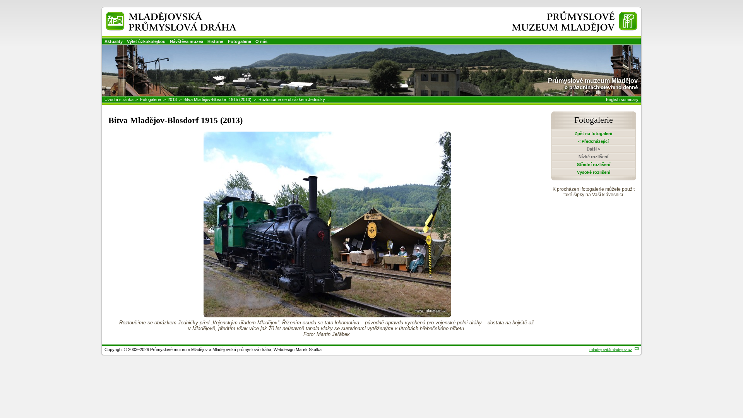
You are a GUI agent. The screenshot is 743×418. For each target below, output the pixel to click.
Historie (215, 41)
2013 (172, 99)
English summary (622, 99)
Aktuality (113, 41)
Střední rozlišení (593, 164)
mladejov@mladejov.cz (610, 349)
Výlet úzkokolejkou (146, 41)
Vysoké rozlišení (593, 172)
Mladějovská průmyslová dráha (161, 15)
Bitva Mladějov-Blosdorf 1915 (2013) (217, 99)
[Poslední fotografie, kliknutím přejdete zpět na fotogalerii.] (327, 315)
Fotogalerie (239, 41)
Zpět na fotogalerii (593, 133)
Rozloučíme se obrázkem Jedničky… (294, 99)
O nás (261, 41)
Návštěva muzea (186, 41)
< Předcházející (593, 141)
